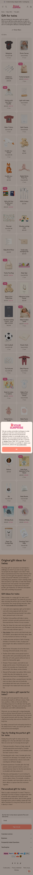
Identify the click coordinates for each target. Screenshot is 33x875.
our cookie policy (21, 444)
